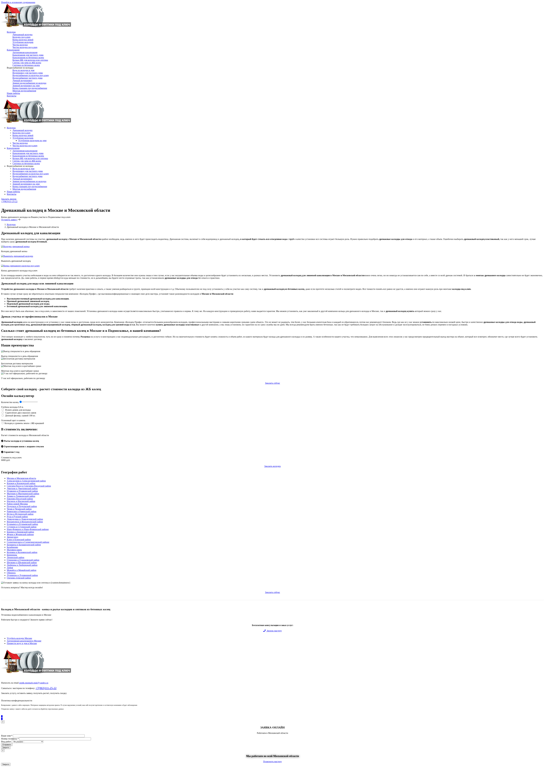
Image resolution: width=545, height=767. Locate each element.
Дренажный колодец (22, 34)
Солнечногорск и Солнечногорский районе (28, 542)
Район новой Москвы (17, 504)
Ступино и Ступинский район (21, 527)
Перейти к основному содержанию (18, 2)
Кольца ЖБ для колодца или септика (30, 60)
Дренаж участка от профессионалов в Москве (29, 316)
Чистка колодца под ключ (24, 47)
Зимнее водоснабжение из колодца (29, 83)
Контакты (11, 96)
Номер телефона (10, 738)
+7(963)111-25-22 (9, 201)
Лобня (10, 567)
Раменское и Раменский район (21, 511)
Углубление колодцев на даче (32, 140)
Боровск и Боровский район (20, 532)
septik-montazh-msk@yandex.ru (33, 683)
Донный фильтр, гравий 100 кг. (20, 415)
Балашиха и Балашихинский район (24, 544)
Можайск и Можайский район (21, 570)
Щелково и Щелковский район (22, 562)
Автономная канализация (24, 52)
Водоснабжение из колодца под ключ (30, 75)
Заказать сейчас (272, 383)
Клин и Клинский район (19, 539)
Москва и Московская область (21, 478)
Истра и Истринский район (20, 514)
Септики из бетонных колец (26, 65)
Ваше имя (6, 736)
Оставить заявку (9, 219)
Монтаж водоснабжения (24, 91)
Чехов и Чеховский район (19, 509)
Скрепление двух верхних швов (20, 413)
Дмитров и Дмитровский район (22, 488)
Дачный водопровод (22, 80)
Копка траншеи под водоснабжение (29, 88)
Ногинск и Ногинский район (21, 501)
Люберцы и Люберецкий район (22, 565)
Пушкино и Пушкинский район (22, 491)
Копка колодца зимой (22, 39)
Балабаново (12, 547)
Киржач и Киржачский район (21, 483)
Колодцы (11, 32)
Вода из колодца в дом (23, 70)
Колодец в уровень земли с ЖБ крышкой (24, 423)
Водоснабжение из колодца (20, 68)
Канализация (13, 50)
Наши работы (13, 93)
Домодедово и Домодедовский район (25, 519)
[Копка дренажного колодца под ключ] (20, 266)
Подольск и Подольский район (22, 506)
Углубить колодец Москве (19, 638)
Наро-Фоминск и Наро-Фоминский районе (28, 529)
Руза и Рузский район (17, 516)
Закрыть (5, 747)
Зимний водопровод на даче (26, 85)
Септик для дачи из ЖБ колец (26, 62)
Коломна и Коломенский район (22, 552)
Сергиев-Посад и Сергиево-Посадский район (29, 486)
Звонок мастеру (274, 631)
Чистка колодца (20, 45)
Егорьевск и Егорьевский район (22, 524)
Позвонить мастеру (272, 761)
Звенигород (12, 537)
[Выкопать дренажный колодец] (17, 256)
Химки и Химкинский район (21, 496)
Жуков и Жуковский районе (20, 534)
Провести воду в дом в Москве (22, 643)
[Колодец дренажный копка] (15, 246)
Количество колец (10, 402)
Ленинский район (15, 557)
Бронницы (12, 555)
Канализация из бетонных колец (28, 57)
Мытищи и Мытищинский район (23, 493)
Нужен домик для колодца (18, 410)
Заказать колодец (272, 466)
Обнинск (11, 573)
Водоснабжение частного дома (27, 78)
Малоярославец (14, 550)
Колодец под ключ (21, 37)
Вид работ (6, 741)
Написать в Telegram (11, 206)
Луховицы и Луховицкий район (22, 575)
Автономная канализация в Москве (24, 641)
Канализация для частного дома (27, 55)
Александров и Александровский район (26, 481)
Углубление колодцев (22, 42)
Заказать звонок (8, 199)
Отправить (6, 744)
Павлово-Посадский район (20, 498)
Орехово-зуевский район (19, 578)
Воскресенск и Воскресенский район (25, 521)
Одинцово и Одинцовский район (23, 560)
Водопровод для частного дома (27, 73)
